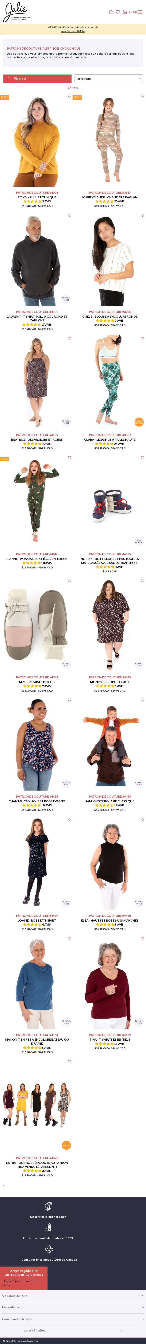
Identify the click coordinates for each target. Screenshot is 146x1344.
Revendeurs (10, 1307)
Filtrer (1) (19, 78)
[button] (32, 201)
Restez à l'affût (34, 1330)
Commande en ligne (17, 1319)
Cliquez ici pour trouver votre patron (20, 1283)
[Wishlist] (117, 12)
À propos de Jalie (14, 1295)
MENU (136, 12)
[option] (73, 29)
